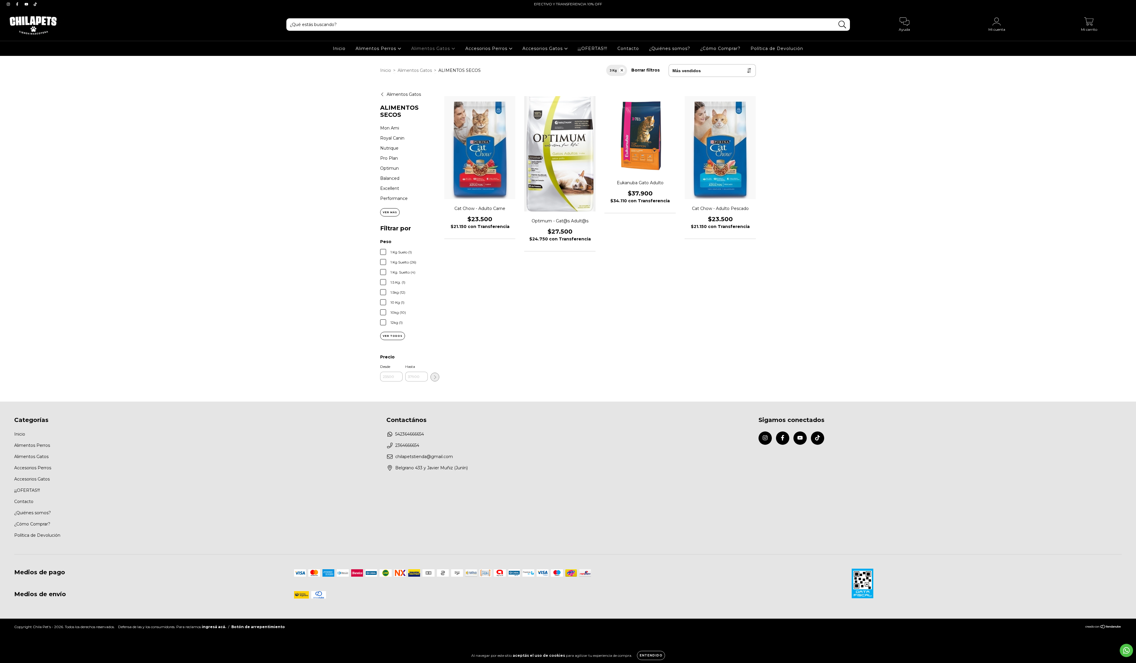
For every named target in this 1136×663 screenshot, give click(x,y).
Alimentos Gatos (431, 48)
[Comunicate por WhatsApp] (1126, 650)
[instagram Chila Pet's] (8, 4)
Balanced (389, 178)
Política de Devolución (777, 48)
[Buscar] (842, 25)
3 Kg (613, 70)
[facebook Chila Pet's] (17, 4)
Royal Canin (392, 138)
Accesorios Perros (487, 48)
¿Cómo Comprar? (720, 48)
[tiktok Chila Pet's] (35, 4)
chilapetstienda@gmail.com (424, 456)
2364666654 (407, 445)
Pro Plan (389, 158)
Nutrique (389, 148)
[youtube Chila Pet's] (26, 4)
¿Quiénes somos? (669, 48)
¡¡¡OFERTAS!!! (592, 48)
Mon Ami (389, 128)
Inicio (339, 48)
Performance (394, 198)
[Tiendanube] (1103, 627)
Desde (385, 366)
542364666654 (409, 434)
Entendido (651, 655)
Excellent (389, 188)
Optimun (389, 168)
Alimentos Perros (377, 48)
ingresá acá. (214, 627)
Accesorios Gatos (543, 48)
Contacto (628, 48)
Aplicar (434, 377)
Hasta (410, 366)
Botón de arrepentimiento (258, 627)
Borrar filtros (645, 70)
